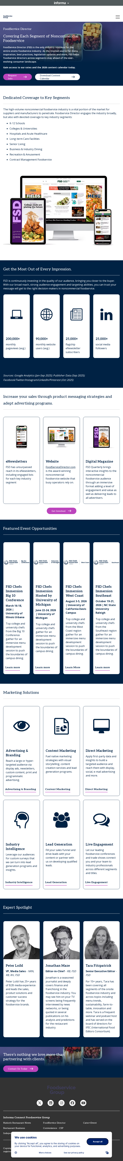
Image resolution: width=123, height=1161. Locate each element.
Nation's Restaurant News (17, 1123)
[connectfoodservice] (61, 1103)
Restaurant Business (14, 1128)
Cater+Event (90, 1123)
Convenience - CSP (53, 1128)
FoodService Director (54, 1123)
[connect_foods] (40, 1103)
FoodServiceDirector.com (60, 467)
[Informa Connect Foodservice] (51, 1103)
